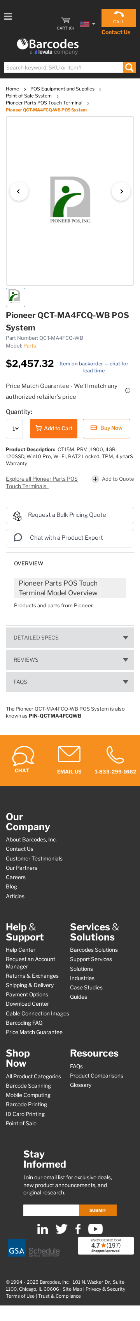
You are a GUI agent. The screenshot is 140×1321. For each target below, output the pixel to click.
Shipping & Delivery (30, 985)
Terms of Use (20, 1296)
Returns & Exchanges (32, 976)
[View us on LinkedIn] (42, 1232)
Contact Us (116, 32)
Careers (16, 877)
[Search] (129, 67)
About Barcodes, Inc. (31, 839)
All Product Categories (33, 1076)
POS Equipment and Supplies (63, 89)
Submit (97, 1210)
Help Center (20, 950)
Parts (29, 345)
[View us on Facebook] (77, 1232)
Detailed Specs (36, 637)
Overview (28, 563)
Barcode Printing (26, 1104)
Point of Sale (21, 1123)
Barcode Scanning (28, 1086)
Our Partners (21, 868)
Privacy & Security (105, 1289)
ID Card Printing (25, 1114)
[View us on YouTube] (95, 1232)
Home (13, 89)
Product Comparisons (96, 1075)
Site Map (72, 1289)
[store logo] (48, 47)
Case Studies (86, 987)
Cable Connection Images (37, 1013)
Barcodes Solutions (94, 950)
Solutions (81, 969)
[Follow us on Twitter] (62, 1232)
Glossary (80, 1085)
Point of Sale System (29, 96)
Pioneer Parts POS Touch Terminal (45, 103)
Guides (78, 997)
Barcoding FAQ (24, 1023)
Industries (82, 978)
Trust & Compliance (59, 1296)
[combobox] (69, 67)
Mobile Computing (28, 1095)
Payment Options (27, 994)
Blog (11, 886)
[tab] (70, 559)
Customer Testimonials (34, 858)
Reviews (26, 660)
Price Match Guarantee (34, 1032)
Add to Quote (118, 478)
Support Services (91, 959)
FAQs (20, 682)
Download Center (27, 1004)
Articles (15, 896)
